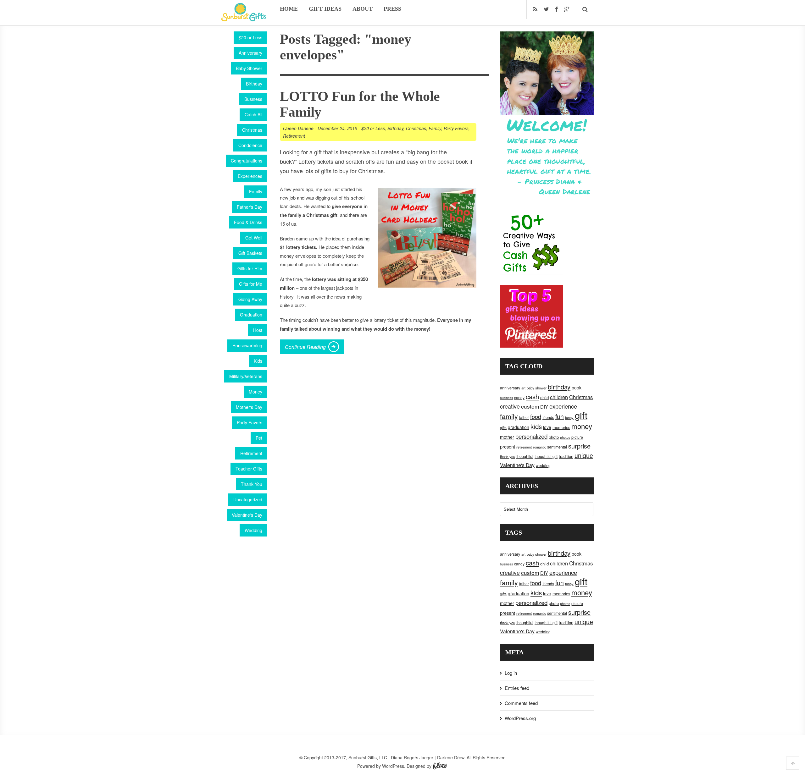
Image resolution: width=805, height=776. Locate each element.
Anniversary (250, 53)
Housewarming (247, 345)
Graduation (251, 314)
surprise (579, 445)
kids (536, 426)
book (576, 387)
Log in (511, 672)
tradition (566, 456)
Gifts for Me (250, 284)
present (507, 446)
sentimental (557, 447)
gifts (503, 427)
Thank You (251, 484)
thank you (507, 456)
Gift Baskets (250, 253)
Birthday (254, 83)
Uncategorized (247, 499)
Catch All (253, 114)
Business (253, 99)
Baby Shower (249, 68)
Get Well (253, 237)
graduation (518, 427)
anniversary (510, 388)
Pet (259, 438)
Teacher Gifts (249, 468)
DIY (544, 406)
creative (510, 406)
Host (257, 330)
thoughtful (524, 456)
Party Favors (249, 422)
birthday (559, 386)
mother (507, 437)
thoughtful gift (546, 456)
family (509, 416)
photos (565, 437)
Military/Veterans (245, 376)
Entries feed (517, 688)
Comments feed (521, 703)
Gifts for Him (249, 268)
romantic (539, 447)
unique (584, 455)
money (581, 426)
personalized (531, 436)
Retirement (251, 453)
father (524, 417)
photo (554, 437)
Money (255, 391)
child (544, 397)
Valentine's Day (247, 515)
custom (530, 406)
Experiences (250, 176)
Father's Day (249, 207)
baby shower (537, 387)
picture (577, 437)
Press (392, 9)
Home (289, 9)
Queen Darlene (298, 128)
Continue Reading (305, 346)
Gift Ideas (325, 9)
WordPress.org (520, 718)
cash (532, 396)
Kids (258, 361)
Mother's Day (249, 407)
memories (561, 427)
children (559, 397)
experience (563, 406)
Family (255, 191)
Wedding (253, 530)
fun (559, 416)
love (547, 427)
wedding (543, 465)
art (523, 387)
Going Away (250, 299)
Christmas (252, 130)
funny (569, 417)
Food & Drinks (248, 222)
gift (581, 414)
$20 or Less (250, 37)
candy (519, 397)
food (535, 416)
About (363, 9)
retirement (524, 446)
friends (548, 417)
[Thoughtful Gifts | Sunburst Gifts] (243, 19)
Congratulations (246, 160)
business (506, 397)
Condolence (250, 145)
